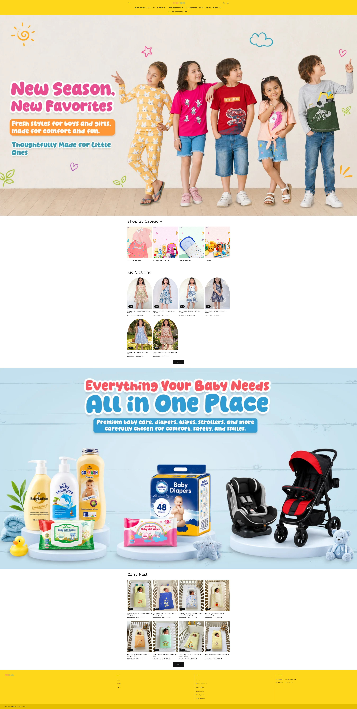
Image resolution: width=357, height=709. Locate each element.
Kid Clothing (133, 260)
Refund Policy (200, 691)
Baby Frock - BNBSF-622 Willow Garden (138, 311)
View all (179, 362)
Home (118, 680)
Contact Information (201, 683)
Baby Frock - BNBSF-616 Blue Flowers (137, 353)
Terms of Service (200, 698)
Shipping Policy (200, 695)
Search (198, 680)
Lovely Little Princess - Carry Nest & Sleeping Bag (139, 614)
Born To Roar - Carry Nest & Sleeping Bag (214, 614)
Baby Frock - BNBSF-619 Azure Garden (164, 311)
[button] (129, 3)
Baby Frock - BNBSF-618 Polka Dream (189, 311)
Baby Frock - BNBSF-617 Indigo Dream (215, 311)
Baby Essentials (160, 260)
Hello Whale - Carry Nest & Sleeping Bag (217, 655)
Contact (119, 687)
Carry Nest (184, 260)
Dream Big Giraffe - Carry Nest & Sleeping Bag (190, 655)
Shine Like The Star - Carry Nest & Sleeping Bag (164, 614)
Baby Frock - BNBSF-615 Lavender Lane (165, 353)
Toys (207, 260)
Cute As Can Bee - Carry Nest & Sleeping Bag (138, 655)
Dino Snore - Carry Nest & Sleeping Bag (165, 655)
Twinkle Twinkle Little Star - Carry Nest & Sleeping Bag (190, 614)
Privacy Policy (200, 687)
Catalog (119, 683)
